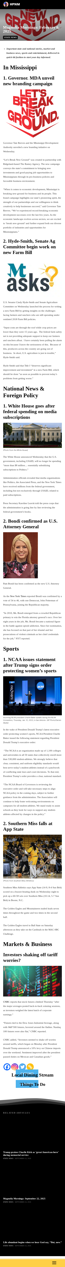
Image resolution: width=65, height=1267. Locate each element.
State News (10, 37)
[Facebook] (7, 1066)
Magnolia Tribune (29, 42)
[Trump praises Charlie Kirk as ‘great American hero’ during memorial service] (32, 1133)
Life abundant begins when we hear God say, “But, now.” (32, 1242)
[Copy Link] (30, 1066)
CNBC (6, 1002)
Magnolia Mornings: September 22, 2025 (24, 1198)
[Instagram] (14, 1066)
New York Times (18, 596)
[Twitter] (22, 1066)
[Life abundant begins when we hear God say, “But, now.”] (32, 1223)
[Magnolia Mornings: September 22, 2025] (32, 1179)
